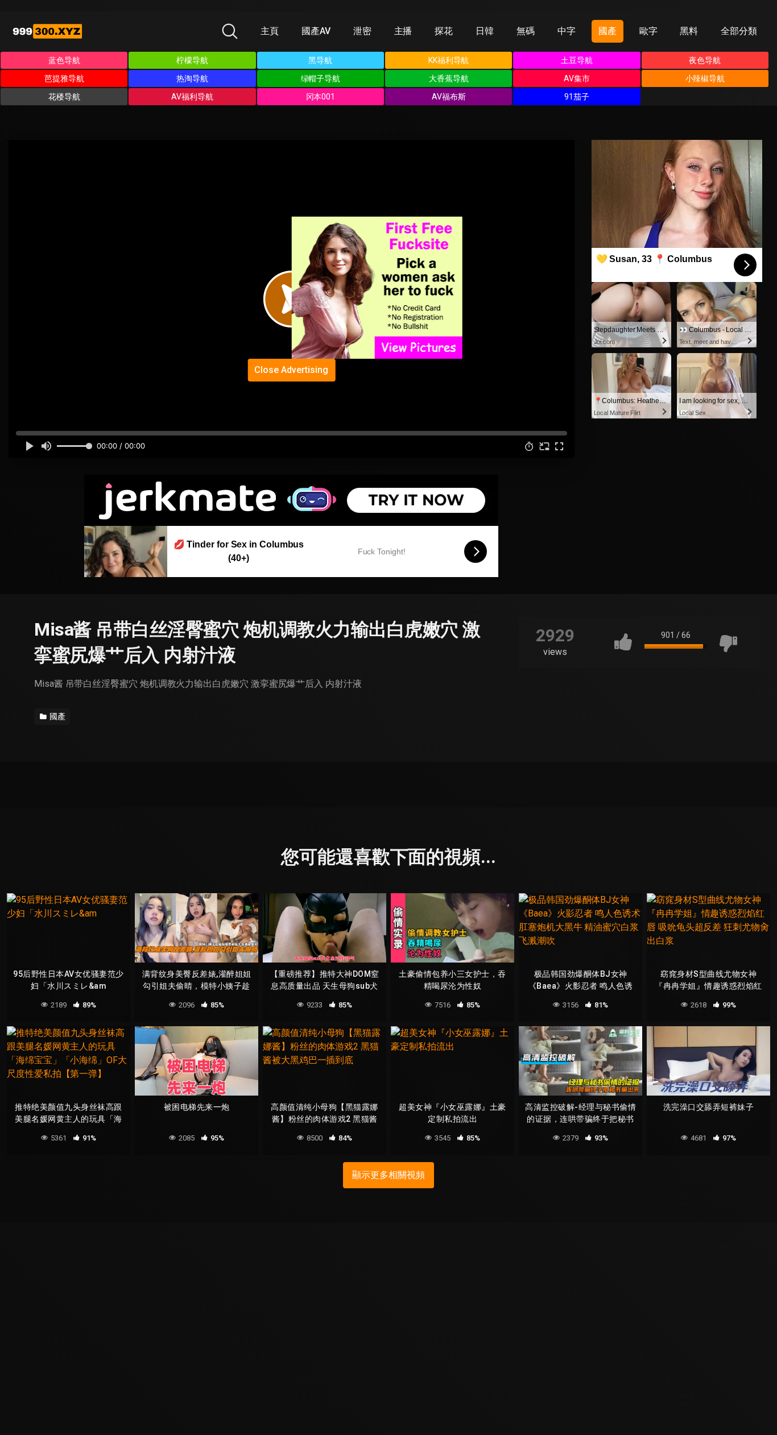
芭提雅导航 (64, 78)
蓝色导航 (64, 60)
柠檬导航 (192, 60)
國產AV (315, 31)
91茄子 (576, 96)
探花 (444, 31)
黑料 (689, 31)
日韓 (485, 31)
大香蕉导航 (449, 78)
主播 (403, 31)
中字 (566, 31)
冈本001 (321, 96)
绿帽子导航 (321, 78)
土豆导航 (577, 60)
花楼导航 (64, 96)
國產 (607, 31)
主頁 (270, 31)
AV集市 (577, 78)
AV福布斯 (449, 96)
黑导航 (320, 60)
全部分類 (739, 31)
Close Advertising (291, 369)
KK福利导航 (448, 60)
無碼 (525, 31)
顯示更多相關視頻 (388, 1174)
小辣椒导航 (705, 78)
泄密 (362, 31)
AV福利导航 (192, 96)
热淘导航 (192, 78)
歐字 (648, 31)
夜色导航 (705, 60)
